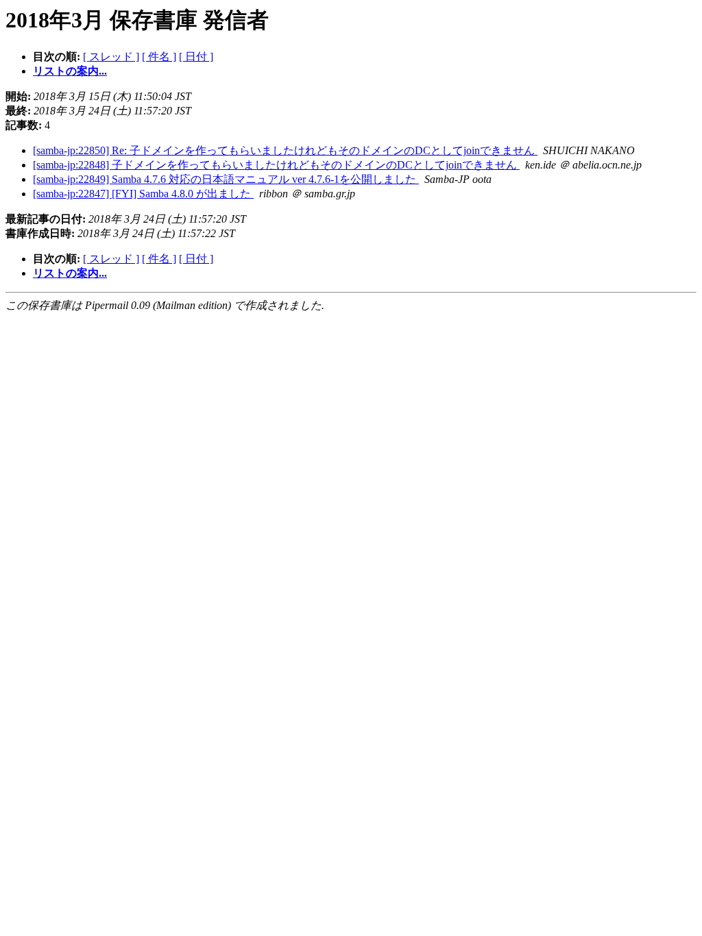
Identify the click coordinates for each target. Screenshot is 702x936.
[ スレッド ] (111, 56)
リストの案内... (70, 71)
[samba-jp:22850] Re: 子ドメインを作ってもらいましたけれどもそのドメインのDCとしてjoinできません (285, 150)
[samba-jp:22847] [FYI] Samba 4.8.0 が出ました (143, 193)
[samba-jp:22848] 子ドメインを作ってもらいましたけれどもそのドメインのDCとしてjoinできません (276, 165)
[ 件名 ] (159, 56)
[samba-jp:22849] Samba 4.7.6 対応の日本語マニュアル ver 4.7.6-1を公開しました (226, 179)
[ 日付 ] (196, 56)
